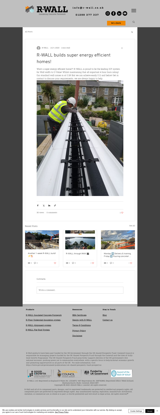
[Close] (157, 411)
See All (132, 226)
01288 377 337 (87, 15)
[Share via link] (55, 205)
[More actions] (122, 48)
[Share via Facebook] (38, 205)
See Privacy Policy (62, 412)
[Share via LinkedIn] (49, 205)
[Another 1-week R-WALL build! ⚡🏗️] (42, 239)
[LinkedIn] (119, 13)
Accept (149, 411)
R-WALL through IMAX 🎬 (77, 253)
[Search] (133, 21)
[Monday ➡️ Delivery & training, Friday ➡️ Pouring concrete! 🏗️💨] (118, 239)
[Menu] (133, 10)
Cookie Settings (136, 411)
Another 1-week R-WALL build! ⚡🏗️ (42, 254)
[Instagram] (107, 13)
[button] (132, 32)
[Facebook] (113, 13)
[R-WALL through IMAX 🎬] (80, 239)
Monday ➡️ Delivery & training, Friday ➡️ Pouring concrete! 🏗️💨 (118, 255)
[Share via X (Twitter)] (43, 205)
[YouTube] (125, 13)
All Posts (29, 32)
